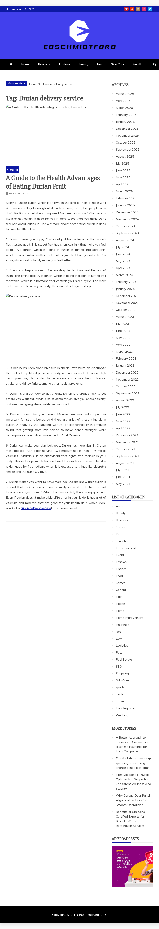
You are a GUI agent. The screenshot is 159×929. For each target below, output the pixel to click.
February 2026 (126, 115)
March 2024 (124, 275)
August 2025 (125, 156)
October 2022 (126, 386)
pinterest (126, 9)
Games (120, 583)
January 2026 (125, 121)
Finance (121, 569)
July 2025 (122, 163)
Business (44, 64)
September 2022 (128, 393)
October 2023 (126, 310)
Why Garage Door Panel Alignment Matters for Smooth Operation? (133, 800)
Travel (120, 701)
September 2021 (128, 456)
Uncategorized (126, 708)
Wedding (122, 715)
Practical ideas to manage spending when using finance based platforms (134, 763)
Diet (119, 534)
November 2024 (127, 219)
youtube (132, 9)
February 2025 (126, 198)
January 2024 (125, 289)
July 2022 (122, 407)
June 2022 (123, 414)
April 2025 (123, 184)
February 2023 (126, 358)
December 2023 (127, 296)
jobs (118, 631)
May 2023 (123, 337)
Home (25, 64)
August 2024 (125, 240)
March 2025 (124, 191)
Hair (100, 64)
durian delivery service (36, 508)
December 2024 (127, 212)
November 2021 (127, 442)
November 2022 (127, 379)
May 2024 (123, 261)
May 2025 (123, 177)
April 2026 (123, 101)
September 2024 (128, 233)
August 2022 (125, 400)
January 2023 (125, 365)
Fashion (64, 64)
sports (120, 687)
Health (137, 64)
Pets (119, 652)
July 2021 (122, 470)
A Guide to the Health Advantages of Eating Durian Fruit (53, 182)
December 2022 (127, 372)
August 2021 (125, 463)
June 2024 (123, 254)
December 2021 (127, 435)
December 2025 (127, 128)
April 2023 (123, 344)
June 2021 (123, 477)
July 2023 (122, 324)
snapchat (138, 9)
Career (120, 527)
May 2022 (123, 421)
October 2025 (126, 142)
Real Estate (124, 659)
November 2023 (127, 303)
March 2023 (124, 351)
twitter (150, 9)
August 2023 (125, 317)
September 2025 (128, 149)
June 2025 (123, 170)
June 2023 (123, 331)
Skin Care (117, 64)
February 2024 (126, 282)
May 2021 (123, 484)
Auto (119, 506)
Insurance (122, 624)
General (12, 169)
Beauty (83, 64)
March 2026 (124, 108)
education (122, 541)
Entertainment (126, 548)
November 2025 (127, 135)
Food (119, 576)
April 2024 (123, 268)
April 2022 (123, 428)
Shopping (122, 673)
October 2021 (126, 449)
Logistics (122, 645)
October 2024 (126, 226)
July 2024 (122, 247)
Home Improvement (129, 618)
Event (120, 555)
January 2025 (125, 205)
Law (119, 638)
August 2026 (125, 94)
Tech (119, 694)
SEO (119, 666)
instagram (144, 9)
